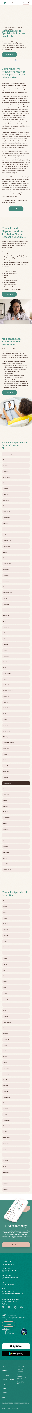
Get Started (16, 1245)
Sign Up (8, 1324)
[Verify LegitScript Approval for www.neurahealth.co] (24, 1331)
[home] (8, 3)
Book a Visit (26, 2)
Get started (9, 54)
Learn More (16, 209)
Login (19, 2)
